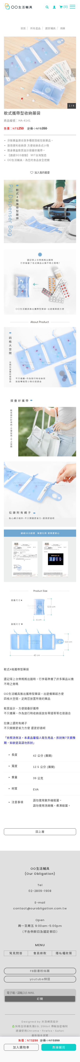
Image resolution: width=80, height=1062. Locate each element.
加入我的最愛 (42, 172)
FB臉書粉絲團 (40, 971)
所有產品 (35, 28)
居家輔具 (50, 28)
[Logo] (18, 6)
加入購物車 (21, 1047)
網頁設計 (52, 1022)
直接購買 (58, 1047)
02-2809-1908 (40, 891)
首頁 (23, 28)
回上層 (40, 831)
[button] (48, 5)
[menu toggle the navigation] (72, 7)
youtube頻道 (40, 979)
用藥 (62, 28)
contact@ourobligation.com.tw (40, 908)
